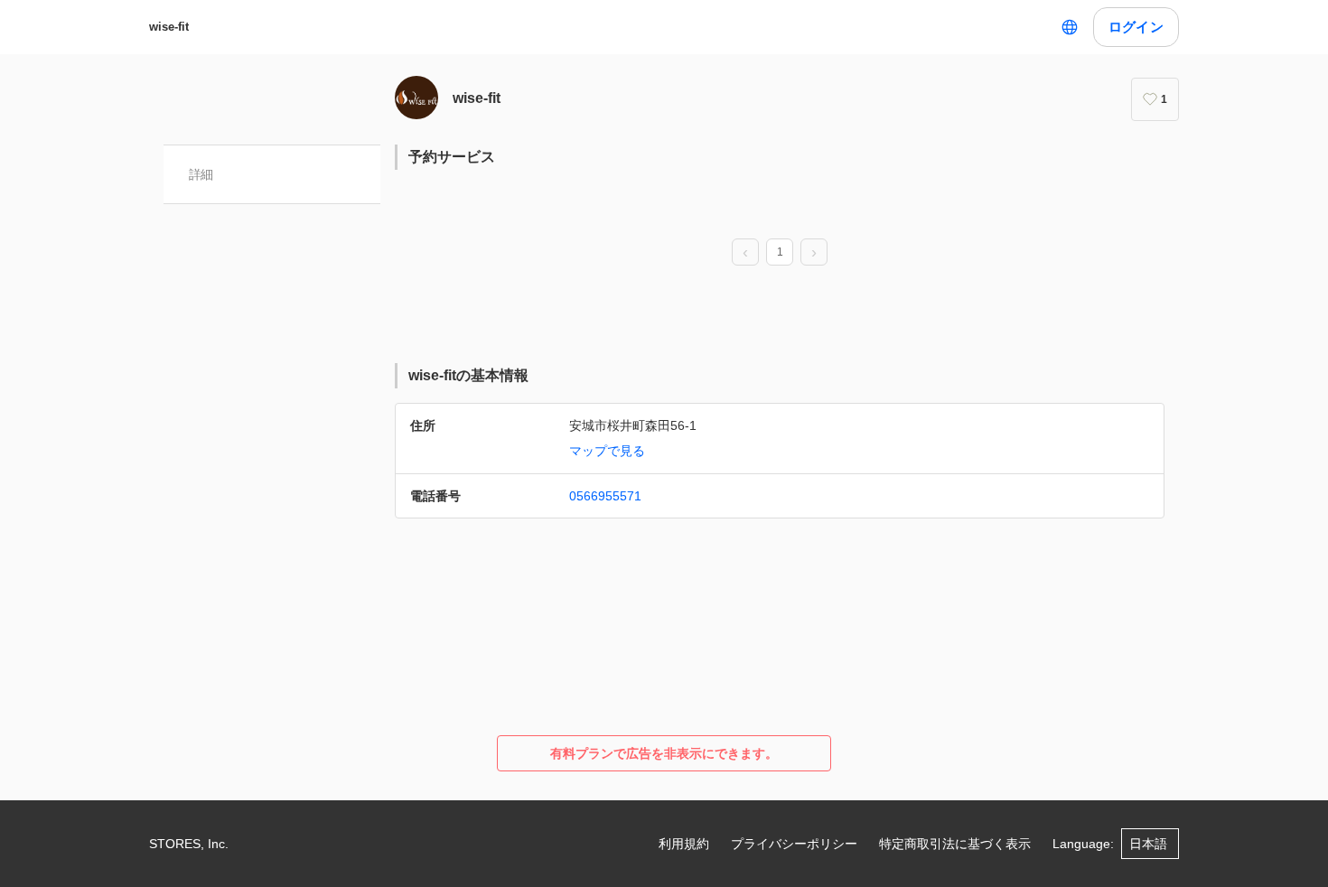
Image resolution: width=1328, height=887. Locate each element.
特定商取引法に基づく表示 (955, 843)
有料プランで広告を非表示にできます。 (664, 753)
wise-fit (169, 26)
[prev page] (745, 253)
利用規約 (684, 843)
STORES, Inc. (189, 843)
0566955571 (605, 496)
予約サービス (451, 156)
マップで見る (607, 451)
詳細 (201, 174)
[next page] (814, 253)
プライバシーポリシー (794, 843)
